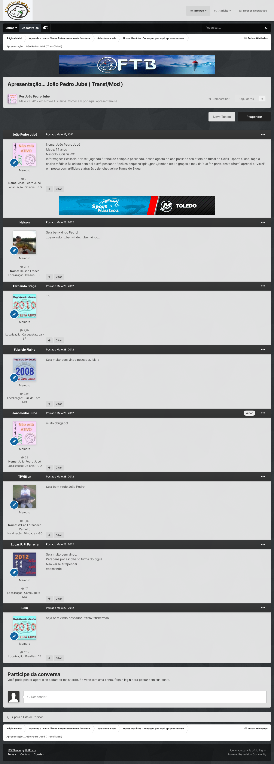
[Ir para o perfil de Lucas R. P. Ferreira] (24, 564)
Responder (254, 116)
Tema (11, 754)
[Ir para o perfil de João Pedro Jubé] (12, 98)
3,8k (26, 521)
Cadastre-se (30, 28)
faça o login (123, 679)
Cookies (39, 754)
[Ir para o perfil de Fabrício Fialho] (24, 369)
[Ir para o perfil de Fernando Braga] (24, 306)
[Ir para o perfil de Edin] (24, 628)
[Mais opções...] (263, 134)
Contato (25, 754)
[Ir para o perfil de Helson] (24, 242)
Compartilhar (220, 98)
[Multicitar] (49, 189)
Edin (24, 608)
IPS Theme (14, 750)
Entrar (10, 28)
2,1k (26, 266)
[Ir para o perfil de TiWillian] (24, 496)
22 (26, 178)
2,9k (26, 393)
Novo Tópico (222, 116)
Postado (59, 134)
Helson (24, 222)
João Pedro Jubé (37, 96)
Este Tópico (250, 27)
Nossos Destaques (255, 10)
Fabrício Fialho (25, 349)
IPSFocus (30, 750)
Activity (223, 10)
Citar (59, 189)
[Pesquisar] (266, 28)
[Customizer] (45, 28)
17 (26, 588)
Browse (199, 10)
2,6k (26, 330)
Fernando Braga (24, 286)
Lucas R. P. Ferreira (25, 544)
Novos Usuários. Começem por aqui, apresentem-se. (81, 101)
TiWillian (24, 476)
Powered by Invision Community (247, 754)
